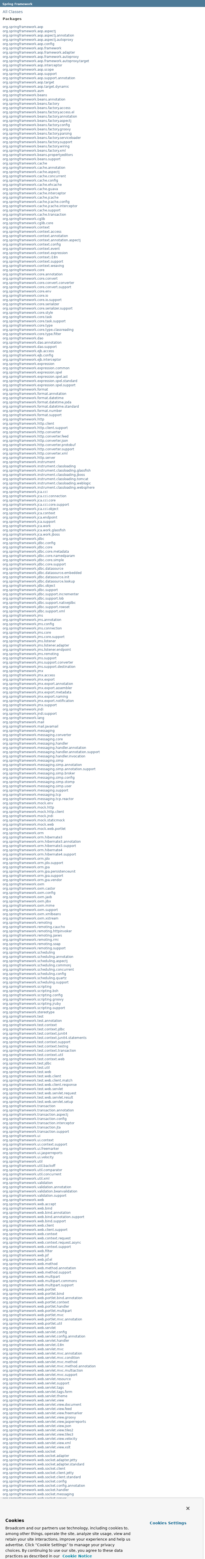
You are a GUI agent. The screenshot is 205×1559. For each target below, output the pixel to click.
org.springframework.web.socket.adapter (36, 1456)
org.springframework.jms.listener (29, 641)
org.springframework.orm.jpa (26, 867)
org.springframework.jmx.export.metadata (37, 692)
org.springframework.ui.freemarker (31, 1149)
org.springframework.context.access (32, 232)
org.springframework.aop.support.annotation (39, 78)
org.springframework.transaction (29, 1106)
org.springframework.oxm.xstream (30, 918)
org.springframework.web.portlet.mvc (33, 1315)
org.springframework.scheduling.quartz (34, 978)
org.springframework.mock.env (28, 803)
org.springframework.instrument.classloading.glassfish (47, 470)
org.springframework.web (23, 1200)
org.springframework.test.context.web (34, 1059)
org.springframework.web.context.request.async (42, 1242)
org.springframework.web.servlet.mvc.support (40, 1375)
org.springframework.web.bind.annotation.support (43, 1217)
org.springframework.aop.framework (32, 48)
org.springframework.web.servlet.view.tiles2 (38, 1430)
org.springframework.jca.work (27, 526)
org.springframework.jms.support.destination (39, 667)
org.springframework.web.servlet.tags (33, 1387)
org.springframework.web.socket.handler (36, 1490)
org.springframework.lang (23, 718)
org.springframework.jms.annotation (32, 620)
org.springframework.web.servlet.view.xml (37, 1443)
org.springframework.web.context (30, 1234)
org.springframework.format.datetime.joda (37, 402)
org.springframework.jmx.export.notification (38, 701)
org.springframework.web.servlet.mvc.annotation (42, 1353)
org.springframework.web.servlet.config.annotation (44, 1336)
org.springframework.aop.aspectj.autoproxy (38, 40)
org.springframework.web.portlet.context (36, 1302)
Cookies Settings (168, 1523)
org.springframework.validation (28, 1183)
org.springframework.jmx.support (30, 705)
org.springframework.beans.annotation (34, 99)
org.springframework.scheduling (29, 952)
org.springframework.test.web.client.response (40, 1085)
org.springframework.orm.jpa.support (33, 876)
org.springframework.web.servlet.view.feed (37, 1409)
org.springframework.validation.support (34, 1196)
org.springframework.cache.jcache (30, 197)
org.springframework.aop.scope (28, 69)
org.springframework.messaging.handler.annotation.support (51, 752)
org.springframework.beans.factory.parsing (37, 133)
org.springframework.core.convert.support (37, 287)
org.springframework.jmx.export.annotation (38, 684)
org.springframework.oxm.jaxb (27, 897)
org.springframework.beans (25, 95)
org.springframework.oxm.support (30, 910)
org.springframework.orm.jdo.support (33, 863)
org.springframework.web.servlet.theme (35, 1396)
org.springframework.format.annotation (34, 394)
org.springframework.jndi (23, 709)
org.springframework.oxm (23, 884)
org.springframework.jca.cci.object (30, 509)
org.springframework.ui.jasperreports (32, 1153)
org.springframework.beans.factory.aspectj (37, 121)
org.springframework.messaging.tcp (32, 795)
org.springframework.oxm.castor (29, 888)
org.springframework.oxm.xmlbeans (32, 914)
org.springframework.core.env (27, 291)
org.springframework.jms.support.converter (38, 662)
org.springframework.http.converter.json (35, 441)
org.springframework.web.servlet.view (33, 1400)
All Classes (13, 12)
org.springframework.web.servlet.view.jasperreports (44, 1422)
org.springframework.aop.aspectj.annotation (38, 35)
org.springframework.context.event (31, 249)
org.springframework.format (25, 389)
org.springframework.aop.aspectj (29, 31)
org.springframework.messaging (29, 731)
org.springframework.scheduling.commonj (37, 965)
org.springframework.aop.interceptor (32, 65)
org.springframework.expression (28, 364)
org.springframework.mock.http (28, 807)
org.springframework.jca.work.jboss (31, 534)
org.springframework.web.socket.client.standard (42, 1477)
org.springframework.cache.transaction (34, 214)
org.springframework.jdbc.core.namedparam (39, 556)
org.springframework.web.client (28, 1225)
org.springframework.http (23, 419)
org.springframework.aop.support (30, 74)
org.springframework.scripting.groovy (33, 999)
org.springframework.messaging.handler (35, 743)
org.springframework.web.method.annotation (39, 1268)
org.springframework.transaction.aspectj (35, 1114)
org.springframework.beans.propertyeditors (38, 155)
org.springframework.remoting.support (34, 948)
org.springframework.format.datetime (33, 398)
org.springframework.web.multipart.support (38, 1285)
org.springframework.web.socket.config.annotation (44, 1486)
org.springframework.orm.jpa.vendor (32, 880)
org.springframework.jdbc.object (29, 586)
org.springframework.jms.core (27, 632)
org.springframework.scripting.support (34, 1008)
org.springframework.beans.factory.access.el (38, 112)
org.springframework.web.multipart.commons (40, 1281)
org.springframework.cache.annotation (34, 168)
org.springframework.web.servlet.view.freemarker (42, 1413)
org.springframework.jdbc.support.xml (34, 611)
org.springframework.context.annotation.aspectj (42, 240)
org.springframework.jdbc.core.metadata (36, 551)
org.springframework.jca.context (29, 513)
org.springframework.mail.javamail (30, 726)
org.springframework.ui (21, 1136)
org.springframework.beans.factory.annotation (40, 116)
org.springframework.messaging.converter (37, 735)
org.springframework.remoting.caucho (34, 927)
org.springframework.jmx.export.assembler (37, 688)
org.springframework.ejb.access (28, 351)
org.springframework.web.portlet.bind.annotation (42, 1298)
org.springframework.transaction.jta (32, 1127)
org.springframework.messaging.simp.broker (39, 773)
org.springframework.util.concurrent (32, 1174)
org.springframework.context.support (33, 261)
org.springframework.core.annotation (33, 274)
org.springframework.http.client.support (35, 428)
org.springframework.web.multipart (31, 1277)
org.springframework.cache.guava (30, 189)
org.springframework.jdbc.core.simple (33, 560)
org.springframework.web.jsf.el (27, 1259)
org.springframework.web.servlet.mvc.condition (41, 1358)
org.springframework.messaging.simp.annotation (42, 765)
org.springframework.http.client (28, 423)
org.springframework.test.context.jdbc (34, 1029)
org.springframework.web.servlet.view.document (42, 1405)
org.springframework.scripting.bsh (30, 991)
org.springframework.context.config (32, 244)
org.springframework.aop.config (28, 44)
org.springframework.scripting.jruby (32, 1004)
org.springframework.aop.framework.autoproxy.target (46, 61)
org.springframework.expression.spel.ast (35, 377)
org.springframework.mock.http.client (33, 812)
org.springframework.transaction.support (36, 1132)
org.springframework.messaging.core (33, 739)
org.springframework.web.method (30, 1264)
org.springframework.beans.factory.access (36, 108)
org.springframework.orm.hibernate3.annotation (42, 841)
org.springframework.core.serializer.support (38, 308)
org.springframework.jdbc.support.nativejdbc (39, 603)
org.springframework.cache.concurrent (34, 176)
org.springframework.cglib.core (28, 223)
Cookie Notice (76, 1556)
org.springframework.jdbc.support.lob (33, 598)
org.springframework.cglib (24, 219)
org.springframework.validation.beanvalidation (40, 1191)
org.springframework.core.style (28, 313)
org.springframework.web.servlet (29, 1328)
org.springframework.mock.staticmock (34, 820)
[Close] (188, 1508)
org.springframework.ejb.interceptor (32, 359)
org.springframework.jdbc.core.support (34, 564)
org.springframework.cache (25, 163)
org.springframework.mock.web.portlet (34, 829)
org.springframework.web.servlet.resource (37, 1379)
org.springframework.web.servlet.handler (36, 1341)
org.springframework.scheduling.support (36, 982)
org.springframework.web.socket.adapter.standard (43, 1464)
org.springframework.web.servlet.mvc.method (40, 1362)
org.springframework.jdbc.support (30, 590)
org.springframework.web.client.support (35, 1230)
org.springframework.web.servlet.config (35, 1332)
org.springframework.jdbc (23, 539)
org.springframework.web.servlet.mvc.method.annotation (49, 1366)
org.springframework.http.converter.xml (35, 453)
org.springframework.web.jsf (26, 1255)
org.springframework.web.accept (29, 1204)
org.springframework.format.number (32, 411)
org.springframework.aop (23, 27)
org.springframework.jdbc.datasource (33, 568)
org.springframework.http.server (29, 458)
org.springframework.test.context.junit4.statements (44, 1038)
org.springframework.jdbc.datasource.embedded (42, 573)
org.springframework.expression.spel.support (39, 385)
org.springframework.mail (23, 722)
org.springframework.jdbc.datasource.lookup (39, 581)
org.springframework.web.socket (29, 1451)
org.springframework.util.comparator (32, 1170)
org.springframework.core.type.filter (32, 334)
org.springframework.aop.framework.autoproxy (41, 57)
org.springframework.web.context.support (37, 1247)
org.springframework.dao (23, 338)
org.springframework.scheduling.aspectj (35, 961)
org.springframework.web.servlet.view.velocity (40, 1439)
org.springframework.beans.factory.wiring (36, 146)
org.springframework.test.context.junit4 (35, 1033)
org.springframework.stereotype (28, 1012)
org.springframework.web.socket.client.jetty (38, 1473)
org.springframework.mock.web (28, 824)
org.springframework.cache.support (32, 210)
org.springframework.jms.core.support (34, 637)
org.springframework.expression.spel (32, 372)
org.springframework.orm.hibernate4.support (39, 854)
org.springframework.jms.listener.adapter (36, 645)
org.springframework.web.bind (27, 1208)
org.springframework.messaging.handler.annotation (44, 748)
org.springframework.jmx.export (29, 679)
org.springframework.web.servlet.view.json (37, 1426)
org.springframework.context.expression (35, 253)
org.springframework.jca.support (29, 522)
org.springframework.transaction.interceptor (38, 1123)
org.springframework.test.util (26, 1068)
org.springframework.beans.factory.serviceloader (42, 138)
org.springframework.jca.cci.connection (34, 496)
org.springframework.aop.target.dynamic (36, 87)
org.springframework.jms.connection (32, 628)
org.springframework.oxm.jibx (27, 901)
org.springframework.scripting (27, 987)
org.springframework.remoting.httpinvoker (37, 931)
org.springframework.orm (23, 833)
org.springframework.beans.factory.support (37, 142)
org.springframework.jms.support (30, 658)
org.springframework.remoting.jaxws (32, 935)
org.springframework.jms (23, 615)
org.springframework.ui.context (28, 1140)
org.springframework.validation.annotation (37, 1187)
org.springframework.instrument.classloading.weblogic (47, 483)
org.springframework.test (23, 1016)
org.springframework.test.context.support (36, 1042)
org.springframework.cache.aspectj (31, 172)
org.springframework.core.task (27, 317)
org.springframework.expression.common (36, 368)
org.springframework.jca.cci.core (29, 500)
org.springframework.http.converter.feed (36, 436)
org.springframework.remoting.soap (32, 944)
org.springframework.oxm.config (29, 893)
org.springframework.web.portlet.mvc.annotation (42, 1319)
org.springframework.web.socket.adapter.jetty (40, 1460)
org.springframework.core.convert (30, 278)
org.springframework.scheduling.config (34, 974)
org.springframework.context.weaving (33, 266)
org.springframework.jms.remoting (31, 654)
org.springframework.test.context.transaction (39, 1050)
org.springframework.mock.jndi (28, 816)
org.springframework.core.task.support (34, 321)
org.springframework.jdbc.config (29, 543)
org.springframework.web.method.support (37, 1272)
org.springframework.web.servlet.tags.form (37, 1392)
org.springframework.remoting (27, 923)
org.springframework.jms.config (28, 624)
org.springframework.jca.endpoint (30, 517)
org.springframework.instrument (29, 462)
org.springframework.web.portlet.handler (36, 1306)
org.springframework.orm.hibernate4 (32, 850)
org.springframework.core (23, 270)
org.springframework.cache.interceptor (34, 193)
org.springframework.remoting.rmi (30, 940)
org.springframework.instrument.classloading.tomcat (45, 479)
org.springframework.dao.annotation (32, 342)
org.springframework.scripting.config (33, 995)
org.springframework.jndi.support (30, 714)
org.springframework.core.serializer (31, 304)
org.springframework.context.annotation (35, 236)
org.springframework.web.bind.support (34, 1221)
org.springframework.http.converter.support (38, 449)
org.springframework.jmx (23, 671)
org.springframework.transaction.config (35, 1119)
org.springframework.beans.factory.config (36, 125)
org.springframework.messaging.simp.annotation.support (49, 769)
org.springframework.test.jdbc (27, 1063)
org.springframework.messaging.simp (33, 760)
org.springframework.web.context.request (37, 1238)
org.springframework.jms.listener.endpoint (37, 650)
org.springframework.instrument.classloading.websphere (48, 487)
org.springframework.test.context (30, 1025)
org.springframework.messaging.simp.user (37, 786)
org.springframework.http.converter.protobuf (39, 445)
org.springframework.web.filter (28, 1251)
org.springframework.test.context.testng (35, 1046)
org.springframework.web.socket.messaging (38, 1494)
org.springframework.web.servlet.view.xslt (36, 1447)
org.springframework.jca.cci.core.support (36, 505)
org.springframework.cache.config (30, 180)
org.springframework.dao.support (30, 347)
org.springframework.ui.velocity (28, 1157)
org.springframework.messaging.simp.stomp (39, 782)
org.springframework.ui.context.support (35, 1144)
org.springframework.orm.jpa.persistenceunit (39, 871)
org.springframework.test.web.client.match (38, 1080)
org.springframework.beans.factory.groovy (37, 129)
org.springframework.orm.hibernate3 (32, 837)
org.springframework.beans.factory (31, 104)
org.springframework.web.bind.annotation (37, 1213)
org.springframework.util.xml (26, 1178)
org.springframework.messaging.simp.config (39, 777)
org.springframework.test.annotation (32, 1021)
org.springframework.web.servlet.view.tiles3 (38, 1434)
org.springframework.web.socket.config (35, 1481)
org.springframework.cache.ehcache (32, 185)
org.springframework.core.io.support (32, 300)
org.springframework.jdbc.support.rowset (36, 607)
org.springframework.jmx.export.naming (35, 696)
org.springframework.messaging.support (35, 790)
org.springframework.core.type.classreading (38, 330)
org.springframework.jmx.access (29, 675)
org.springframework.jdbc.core (27, 547)
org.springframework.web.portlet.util (32, 1323)
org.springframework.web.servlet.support (36, 1383)
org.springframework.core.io (25, 296)
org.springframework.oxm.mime (28, 905)
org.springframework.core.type (28, 325)
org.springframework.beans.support (32, 159)
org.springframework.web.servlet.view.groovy (39, 1417)
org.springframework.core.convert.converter (38, 283)
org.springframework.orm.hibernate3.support (39, 846)
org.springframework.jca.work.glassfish (34, 530)
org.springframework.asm (23, 91)
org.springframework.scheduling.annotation (38, 957)
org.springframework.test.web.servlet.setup (38, 1102)
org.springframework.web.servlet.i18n (33, 1345)
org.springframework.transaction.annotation (38, 1110)
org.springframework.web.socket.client (34, 1468)
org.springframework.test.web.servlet (33, 1089)
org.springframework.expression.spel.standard (40, 381)
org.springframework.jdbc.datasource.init (36, 577)
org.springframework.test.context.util (33, 1055)
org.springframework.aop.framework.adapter (39, 52)
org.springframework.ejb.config (28, 355)
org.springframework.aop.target (28, 82)
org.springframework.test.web (27, 1072)
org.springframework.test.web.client (32, 1076)
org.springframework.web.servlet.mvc (33, 1349)
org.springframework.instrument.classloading (39, 466)
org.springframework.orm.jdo (26, 859)
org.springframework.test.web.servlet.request (39, 1093)
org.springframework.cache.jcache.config (36, 202)
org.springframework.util (22, 1161)
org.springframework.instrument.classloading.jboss (44, 475)
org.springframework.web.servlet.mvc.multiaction (43, 1370)
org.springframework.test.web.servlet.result (38, 1097)
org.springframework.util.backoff (29, 1166)
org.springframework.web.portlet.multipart (37, 1311)
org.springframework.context (26, 227)
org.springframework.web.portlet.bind (33, 1294)
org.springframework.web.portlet (29, 1289)
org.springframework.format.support (32, 415)
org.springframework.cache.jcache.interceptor (40, 206)
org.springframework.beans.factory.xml (34, 150)
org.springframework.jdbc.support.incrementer (41, 594)
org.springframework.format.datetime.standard (41, 406)
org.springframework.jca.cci (25, 492)
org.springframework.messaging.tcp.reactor (38, 799)
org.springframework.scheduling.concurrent (38, 969)
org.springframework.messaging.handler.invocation (44, 756)
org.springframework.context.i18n (30, 257)
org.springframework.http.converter (32, 432)
